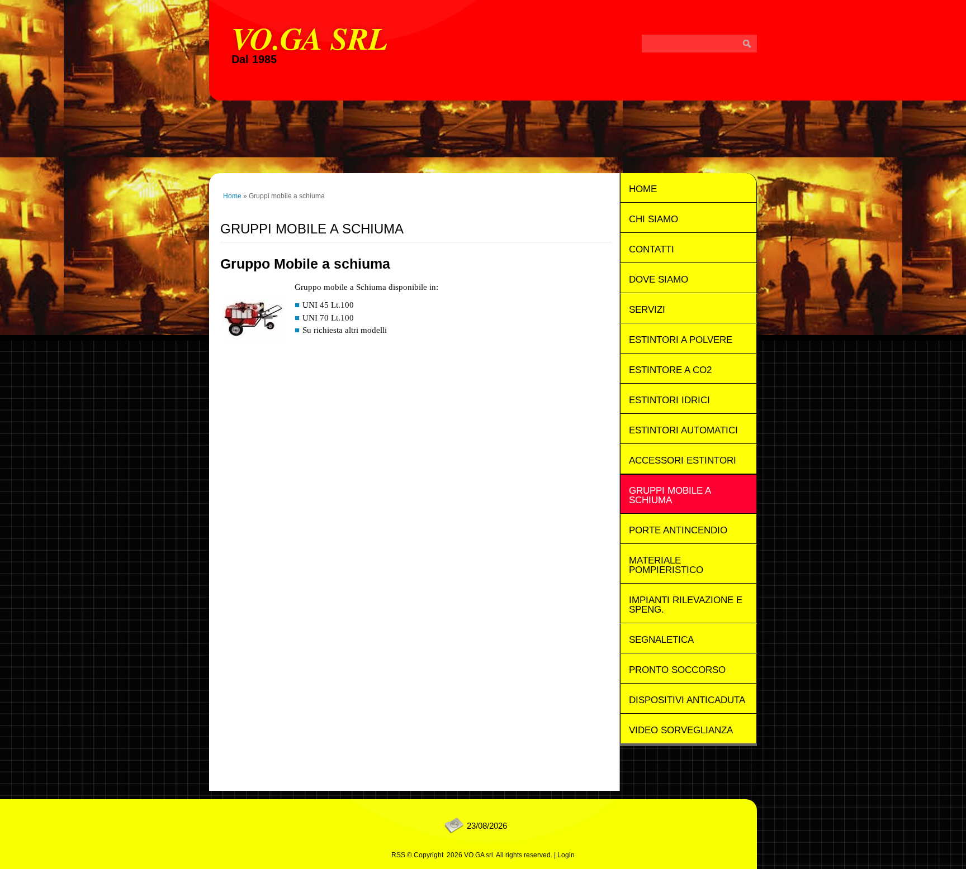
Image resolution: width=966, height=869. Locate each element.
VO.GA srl (309, 38)
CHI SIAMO (653, 219)
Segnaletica (661, 639)
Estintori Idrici (669, 400)
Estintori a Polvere (680, 340)
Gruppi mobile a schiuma (670, 495)
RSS (398, 855)
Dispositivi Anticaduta (687, 700)
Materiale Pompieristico (666, 565)
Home (232, 196)
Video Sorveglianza (681, 730)
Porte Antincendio (678, 530)
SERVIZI (647, 309)
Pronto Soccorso (677, 670)
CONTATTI (651, 249)
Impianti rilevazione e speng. (685, 605)
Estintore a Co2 (670, 370)
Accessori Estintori (682, 460)
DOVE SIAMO (658, 279)
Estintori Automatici (683, 430)
